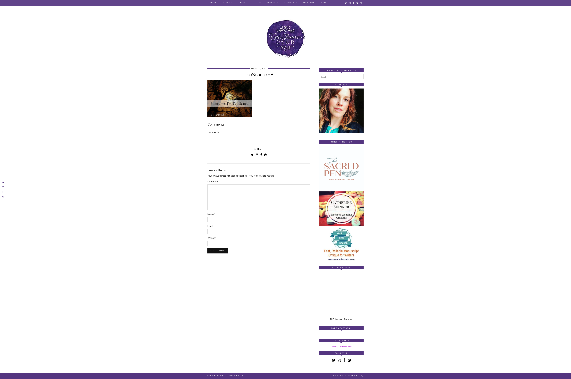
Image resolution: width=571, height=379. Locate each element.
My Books (309, 3)
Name (211, 214)
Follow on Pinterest (342, 319)
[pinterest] (357, 3)
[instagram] (350, 3)
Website (211, 238)
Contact (326, 3)
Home (213, 3)
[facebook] (353, 3)
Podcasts (272, 3)
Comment (213, 181)
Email (210, 226)
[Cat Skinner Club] (285, 36)
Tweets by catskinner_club (341, 346)
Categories (290, 3)
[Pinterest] (330, 282)
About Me (228, 3)
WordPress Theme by (348, 376)
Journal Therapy (250, 3)
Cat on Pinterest (341, 267)
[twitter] (346, 3)
